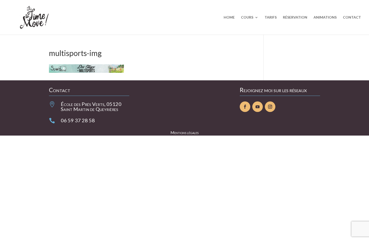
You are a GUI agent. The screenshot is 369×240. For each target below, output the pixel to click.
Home (229, 17)
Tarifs (271, 17)
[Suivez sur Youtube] (257, 106)
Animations (325, 17)
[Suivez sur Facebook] (245, 106)
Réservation (295, 17)
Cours (247, 17)
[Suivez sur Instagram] (270, 106)
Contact (352, 17)
